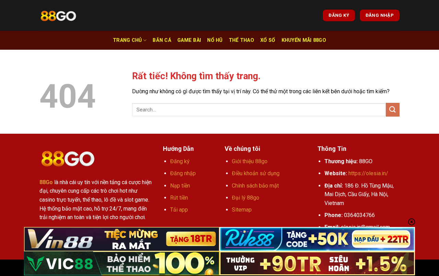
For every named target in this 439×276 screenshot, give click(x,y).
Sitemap (242, 209)
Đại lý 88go (245, 197)
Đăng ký (180, 161)
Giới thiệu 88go (250, 161)
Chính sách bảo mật (255, 185)
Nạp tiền (180, 185)
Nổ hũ (214, 40)
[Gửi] (393, 109)
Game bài (189, 40)
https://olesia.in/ (368, 173)
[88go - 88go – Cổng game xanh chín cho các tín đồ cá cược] (58, 15)
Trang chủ (127, 40)
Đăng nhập (183, 173)
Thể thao (241, 40)
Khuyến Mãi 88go (304, 40)
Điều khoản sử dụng (256, 173)
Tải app (179, 209)
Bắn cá (162, 40)
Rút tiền (179, 197)
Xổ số (267, 40)
